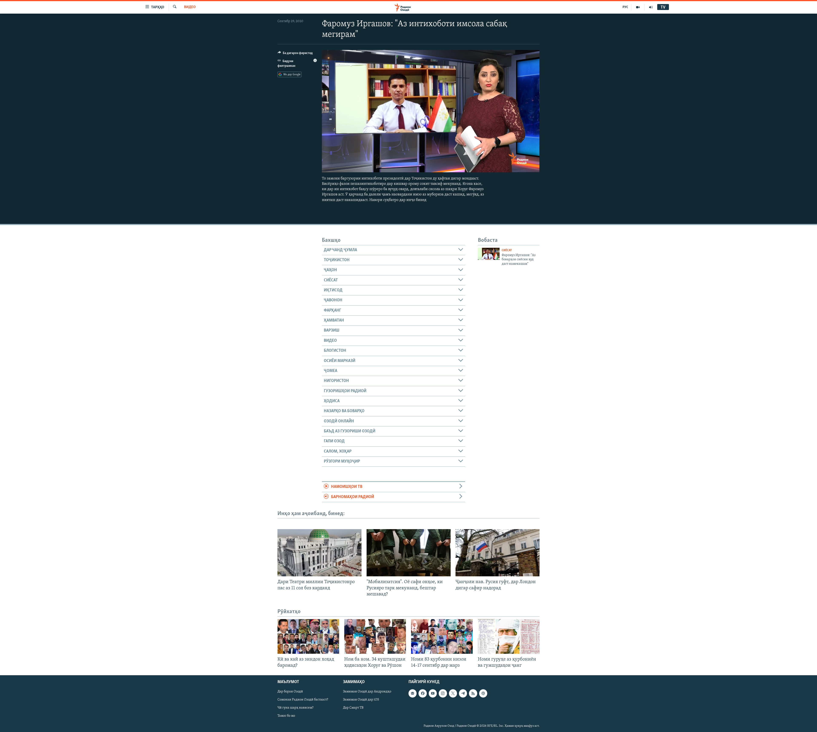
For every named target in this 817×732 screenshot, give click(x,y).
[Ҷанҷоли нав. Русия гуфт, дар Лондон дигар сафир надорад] (498, 552)
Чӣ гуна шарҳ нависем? (295, 708)
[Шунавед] (650, 7)
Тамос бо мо (286, 716)
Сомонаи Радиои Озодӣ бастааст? (302, 700)
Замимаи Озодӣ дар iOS (361, 700)
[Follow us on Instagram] (443, 693)
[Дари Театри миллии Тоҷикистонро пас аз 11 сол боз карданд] (319, 552)
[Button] (295, 54)
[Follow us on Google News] (412, 693)
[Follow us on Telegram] (463, 693)
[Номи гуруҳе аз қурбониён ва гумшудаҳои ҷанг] (509, 636)
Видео (190, 7)
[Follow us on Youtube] (433, 693)
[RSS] (473, 693)
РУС (625, 7)
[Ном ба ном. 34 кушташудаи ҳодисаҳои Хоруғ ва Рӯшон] (375, 636)
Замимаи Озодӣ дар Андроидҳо (367, 692)
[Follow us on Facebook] (422, 693)
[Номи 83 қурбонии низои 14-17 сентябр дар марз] (442, 636)
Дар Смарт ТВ (353, 708)
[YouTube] (637, 7)
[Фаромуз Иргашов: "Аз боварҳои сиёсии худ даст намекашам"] (489, 254)
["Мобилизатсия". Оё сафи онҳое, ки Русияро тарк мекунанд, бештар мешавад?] (409, 552)
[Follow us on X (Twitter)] (453, 693)
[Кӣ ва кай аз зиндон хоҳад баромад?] (308, 636)
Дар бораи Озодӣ (290, 692)
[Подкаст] (483, 693)
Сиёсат (507, 250)
